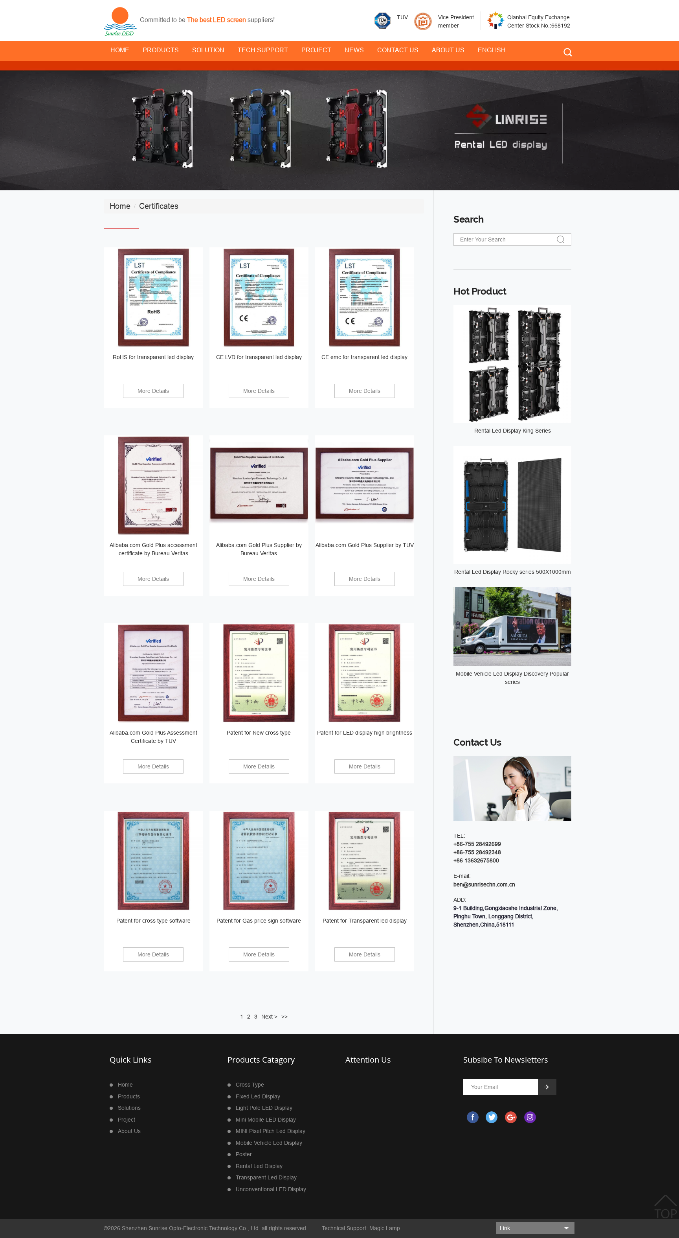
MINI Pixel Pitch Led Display (270, 1131)
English (492, 50)
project (316, 50)
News (354, 50)
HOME (119, 50)
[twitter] (491, 1117)
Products (161, 50)
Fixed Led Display (258, 1096)
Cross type (250, 1084)
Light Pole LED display (264, 1108)
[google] (511, 1117)
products (129, 1096)
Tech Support (263, 50)
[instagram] (530, 1117)
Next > (269, 1016)
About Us (448, 50)
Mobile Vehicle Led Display (269, 1143)
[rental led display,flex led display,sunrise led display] (120, 20)
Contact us (397, 50)
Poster (244, 1154)
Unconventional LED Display (271, 1189)
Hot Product (479, 291)
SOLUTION (208, 50)
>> (284, 1016)
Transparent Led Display (266, 1177)
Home (125, 1084)
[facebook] (472, 1117)
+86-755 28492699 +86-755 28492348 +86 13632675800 (477, 852)
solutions (129, 1108)
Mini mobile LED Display (266, 1119)
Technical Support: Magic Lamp (361, 1228)
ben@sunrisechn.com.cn (484, 884)
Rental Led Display (259, 1166)
